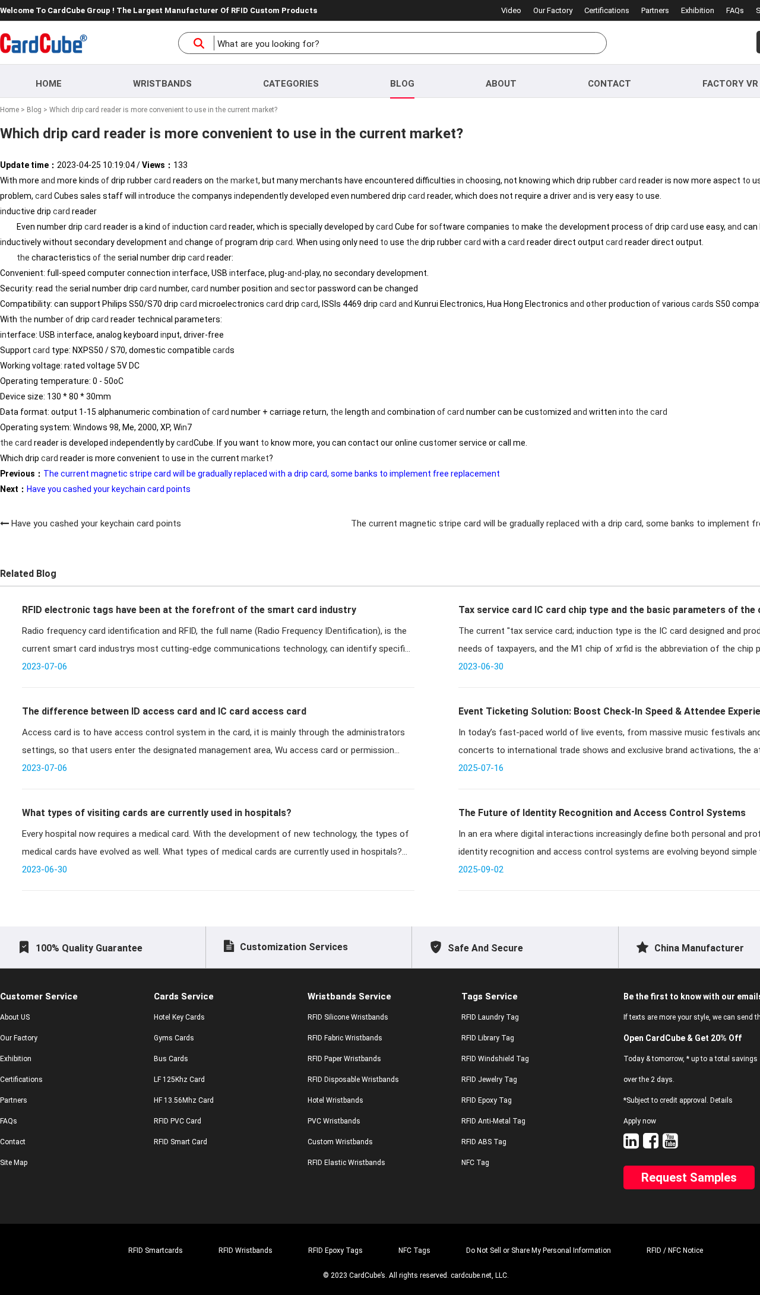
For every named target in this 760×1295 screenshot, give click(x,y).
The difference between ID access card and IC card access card (164, 711)
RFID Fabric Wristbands (345, 1038)
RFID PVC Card (177, 1121)
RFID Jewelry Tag (489, 1079)
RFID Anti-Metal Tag (493, 1121)
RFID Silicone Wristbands (348, 1017)
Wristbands (162, 83)
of (105, 180)
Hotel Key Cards (179, 1017)
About (501, 83)
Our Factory (552, 10)
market (244, 180)
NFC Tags (414, 1250)
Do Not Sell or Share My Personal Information (538, 1250)
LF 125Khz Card (179, 1079)
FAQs (735, 10)
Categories (291, 83)
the (222, 180)
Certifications (606, 10)
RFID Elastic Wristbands (346, 1162)
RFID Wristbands (245, 1250)
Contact (609, 83)
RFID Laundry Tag (490, 1017)
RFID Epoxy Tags (335, 1250)
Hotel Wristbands (335, 1100)
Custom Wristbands (340, 1142)
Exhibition (697, 10)
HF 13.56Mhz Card (184, 1100)
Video (511, 10)
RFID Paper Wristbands (344, 1059)
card (162, 180)
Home (49, 83)
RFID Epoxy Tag (486, 1100)
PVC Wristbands (334, 1121)
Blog (402, 83)
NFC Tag (475, 1162)
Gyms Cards (174, 1038)
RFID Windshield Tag (495, 1059)
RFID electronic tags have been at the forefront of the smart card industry (189, 609)
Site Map (13, 1162)
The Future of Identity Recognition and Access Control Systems (602, 812)
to (746, 180)
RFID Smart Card (180, 1142)
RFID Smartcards (155, 1250)
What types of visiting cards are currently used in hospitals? (157, 812)
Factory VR (730, 83)
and (48, 180)
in (86, 180)
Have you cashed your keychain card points (96, 523)
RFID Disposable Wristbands (353, 1079)
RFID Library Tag (487, 1038)
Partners (655, 10)
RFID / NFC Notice (675, 1250)
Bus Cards (171, 1059)
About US (15, 1017)
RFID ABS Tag (483, 1142)
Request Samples (689, 1177)
